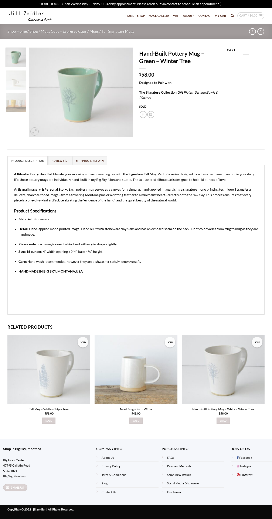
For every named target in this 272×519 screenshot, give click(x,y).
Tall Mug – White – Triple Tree (48, 409)
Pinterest (246, 475)
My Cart (221, 15)
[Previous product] (260, 31)
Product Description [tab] (27, 160)
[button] (250, 15)
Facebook (245, 457)
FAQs (170, 457)
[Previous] (36, 92)
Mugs (94, 31)
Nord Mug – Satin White (136, 409)
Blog (105, 483)
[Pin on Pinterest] (150, 114)
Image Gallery (159, 15)
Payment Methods (179, 466)
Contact (205, 15)
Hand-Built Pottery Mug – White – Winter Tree (223, 409)
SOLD (48, 420)
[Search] (232, 16)
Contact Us (109, 492)
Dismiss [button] (228, 4)
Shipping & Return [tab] (90, 160)
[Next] (125, 92)
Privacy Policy (111, 466)
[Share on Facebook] (143, 114)
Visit (176, 15)
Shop (141, 15)
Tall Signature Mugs (118, 31)
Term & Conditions (114, 475)
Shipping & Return (179, 475)
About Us (108, 457)
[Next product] (252, 31)
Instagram (246, 466)
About (188, 15)
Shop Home (17, 31)
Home (130, 15)
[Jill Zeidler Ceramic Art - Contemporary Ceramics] (37, 16)
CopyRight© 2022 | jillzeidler (26, 509)
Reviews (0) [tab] (60, 160)
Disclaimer (174, 492)
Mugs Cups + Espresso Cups (64, 31)
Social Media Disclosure (183, 483)
